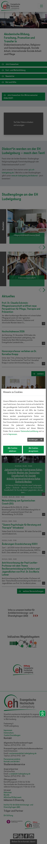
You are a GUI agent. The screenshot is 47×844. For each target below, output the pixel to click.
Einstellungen (33, 440)
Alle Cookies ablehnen (12, 449)
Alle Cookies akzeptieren (33, 449)
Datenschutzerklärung (29, 431)
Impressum (13, 434)
